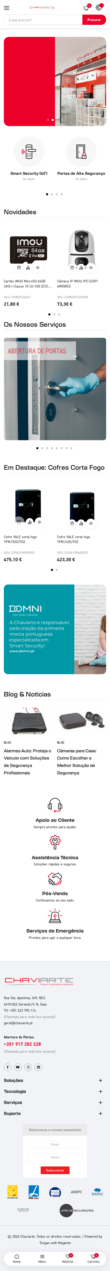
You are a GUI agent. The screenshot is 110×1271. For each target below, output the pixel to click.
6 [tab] (62, 448)
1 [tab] (47, 194)
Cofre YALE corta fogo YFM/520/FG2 (20, 539)
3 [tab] (57, 194)
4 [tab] (62, 194)
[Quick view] (37, 267)
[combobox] (55, 20)
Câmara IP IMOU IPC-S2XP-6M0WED (77, 283)
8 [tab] (71, 448)
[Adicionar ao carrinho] (19, 267)
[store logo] (42, 8)
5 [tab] (57, 448)
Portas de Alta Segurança (81, 173)
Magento (64, 1243)
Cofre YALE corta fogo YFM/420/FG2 (73, 539)
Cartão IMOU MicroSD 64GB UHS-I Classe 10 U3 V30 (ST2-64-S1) (26, 284)
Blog (7, 742)
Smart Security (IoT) (28, 173)
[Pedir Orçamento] (28, 267)
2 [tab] (52, 194)
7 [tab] (66, 448)
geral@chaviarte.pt (18, 1023)
